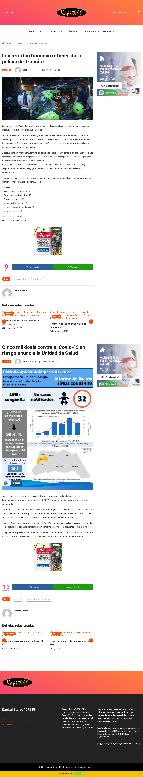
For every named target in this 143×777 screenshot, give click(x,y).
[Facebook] (2, 12)
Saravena (10, 634)
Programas (91, 31)
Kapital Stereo (29, 70)
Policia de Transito (22, 279)
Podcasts (108, 31)
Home (8, 43)
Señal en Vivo (73, 31)
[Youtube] (12, 12)
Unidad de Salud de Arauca (39, 599)
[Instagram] (7, 12)
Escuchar (79, 774)
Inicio (32, 31)
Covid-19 (18, 599)
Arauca (19, 43)
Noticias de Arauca (50, 31)
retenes (38, 279)
